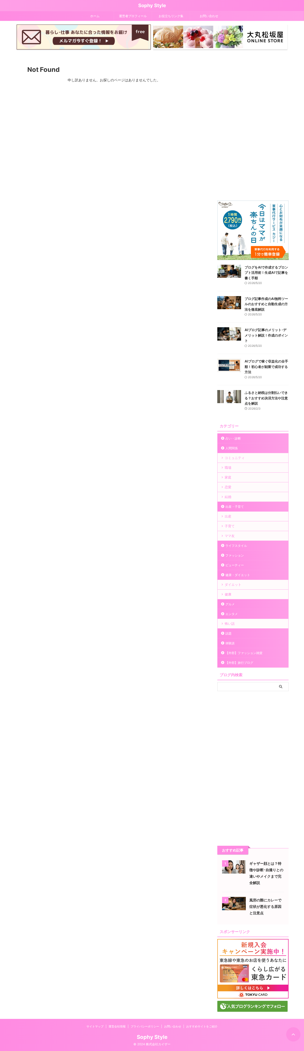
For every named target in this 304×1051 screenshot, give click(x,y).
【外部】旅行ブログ (239, 663)
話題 (228, 633)
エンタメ (231, 614)
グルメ (230, 604)
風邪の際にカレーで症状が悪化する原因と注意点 (265, 906)
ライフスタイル (236, 545)
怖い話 (230, 623)
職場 (228, 467)
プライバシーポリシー (145, 1026)
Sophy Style (152, 5)
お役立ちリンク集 (171, 16)
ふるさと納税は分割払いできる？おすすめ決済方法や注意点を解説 (266, 398)
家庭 (228, 477)
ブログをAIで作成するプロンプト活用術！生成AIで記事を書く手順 (266, 272)
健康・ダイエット (237, 575)
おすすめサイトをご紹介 (202, 1026)
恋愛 (228, 487)
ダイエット (233, 584)
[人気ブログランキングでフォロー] (252, 1009)
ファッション (234, 555)
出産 (228, 516)
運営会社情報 (117, 1026)
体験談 (230, 643)
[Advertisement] (253, 126)
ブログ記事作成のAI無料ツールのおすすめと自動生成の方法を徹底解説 (266, 304)
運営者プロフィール (133, 16)
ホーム (95, 16)
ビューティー (234, 565)
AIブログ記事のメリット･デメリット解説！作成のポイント (266, 335)
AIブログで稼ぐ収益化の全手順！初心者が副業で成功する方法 (266, 366)
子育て (230, 526)
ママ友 (230, 536)
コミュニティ (235, 458)
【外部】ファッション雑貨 (243, 653)
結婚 (228, 497)
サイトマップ (95, 1026)
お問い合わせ (209, 16)
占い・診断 (233, 438)
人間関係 (231, 448)
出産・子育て (234, 506)
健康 (228, 594)
